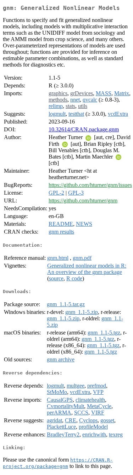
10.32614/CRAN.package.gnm (84, 129)
